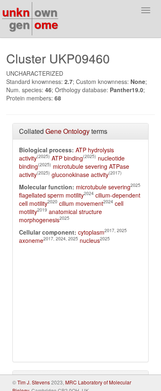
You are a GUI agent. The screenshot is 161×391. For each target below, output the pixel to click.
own (45, 11)
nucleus (90, 240)
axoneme (31, 240)
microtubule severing (103, 187)
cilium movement (81, 203)
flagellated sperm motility (51, 195)
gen (19, 24)
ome (46, 24)
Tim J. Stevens (33, 382)
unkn (16, 11)
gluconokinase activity (80, 174)
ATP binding (67, 158)
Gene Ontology (67, 131)
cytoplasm (91, 232)
